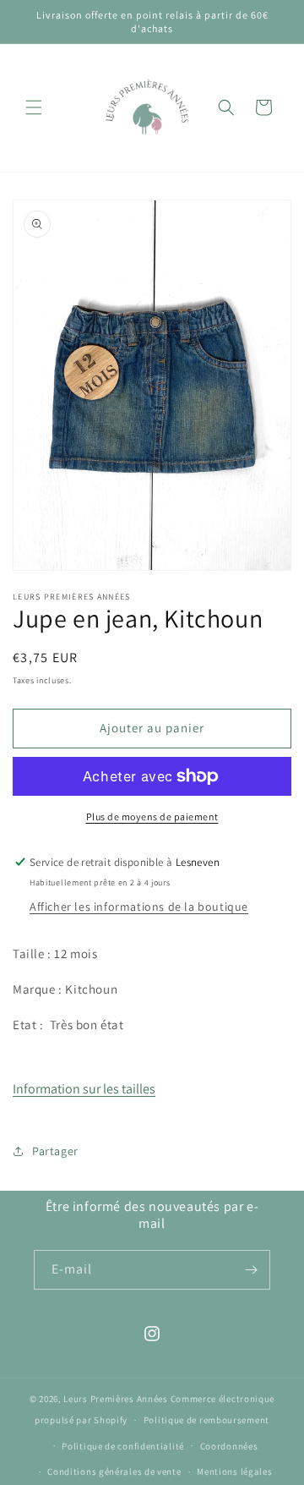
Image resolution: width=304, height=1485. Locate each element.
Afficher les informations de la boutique (139, 906)
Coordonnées (229, 1446)
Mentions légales (234, 1471)
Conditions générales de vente (114, 1471)
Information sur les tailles (84, 1089)
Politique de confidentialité (123, 1446)
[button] (33, 107)
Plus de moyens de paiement (152, 816)
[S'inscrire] (250, 1270)
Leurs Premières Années (115, 1399)
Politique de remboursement (206, 1420)
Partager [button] (55, 1151)
